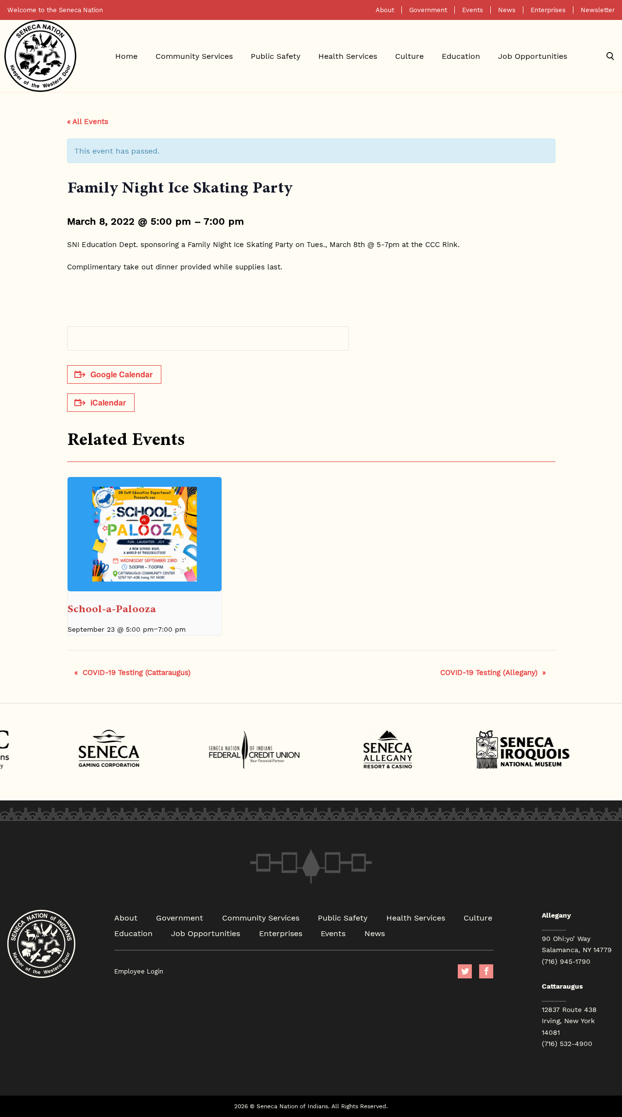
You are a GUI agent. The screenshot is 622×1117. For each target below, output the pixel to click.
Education (461, 55)
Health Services (347, 55)
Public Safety (275, 55)
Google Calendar (121, 374)
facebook (486, 971)
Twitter (465, 971)
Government (428, 10)
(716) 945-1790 (566, 961)
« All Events (87, 121)
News (507, 10)
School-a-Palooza (112, 608)
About (385, 10)
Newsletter (598, 10)
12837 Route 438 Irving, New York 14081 (569, 1021)
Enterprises (548, 10)
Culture (409, 55)
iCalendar (108, 402)
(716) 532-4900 (567, 1043)
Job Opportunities (532, 55)
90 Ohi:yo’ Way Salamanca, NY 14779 (577, 944)
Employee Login (138, 971)
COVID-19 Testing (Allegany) (493, 672)
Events (472, 10)
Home (126, 55)
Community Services (194, 55)
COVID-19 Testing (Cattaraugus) (132, 672)
